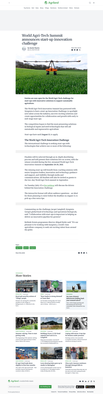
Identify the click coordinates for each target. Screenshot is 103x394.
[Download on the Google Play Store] (90, 386)
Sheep (41, 8)
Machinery (53, 8)
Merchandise (90, 391)
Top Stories (27, 8)
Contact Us (53, 391)
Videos (71, 8)
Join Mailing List (45, 386)
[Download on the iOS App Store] (80, 386)
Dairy (37, 8)
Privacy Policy (72, 391)
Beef (33, 8)
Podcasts (76, 8)
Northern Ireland (63, 8)
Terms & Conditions (63, 391)
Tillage (47, 8)
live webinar (49, 185)
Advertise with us (81, 391)
